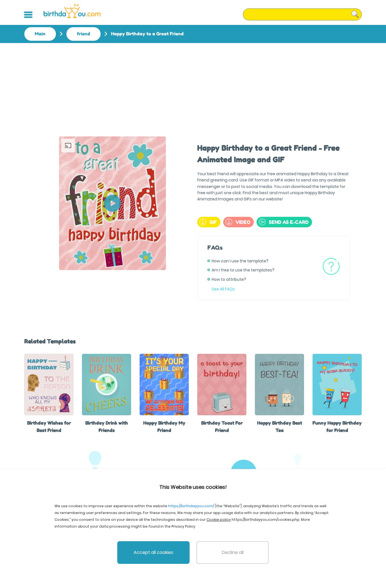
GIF (213, 222)
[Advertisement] (193, 85)
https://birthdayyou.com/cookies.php (266, 519)
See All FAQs (223, 289)
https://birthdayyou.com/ (191, 506)
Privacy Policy (183, 526)
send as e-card (289, 222)
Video (242, 222)
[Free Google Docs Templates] (72, 11)
